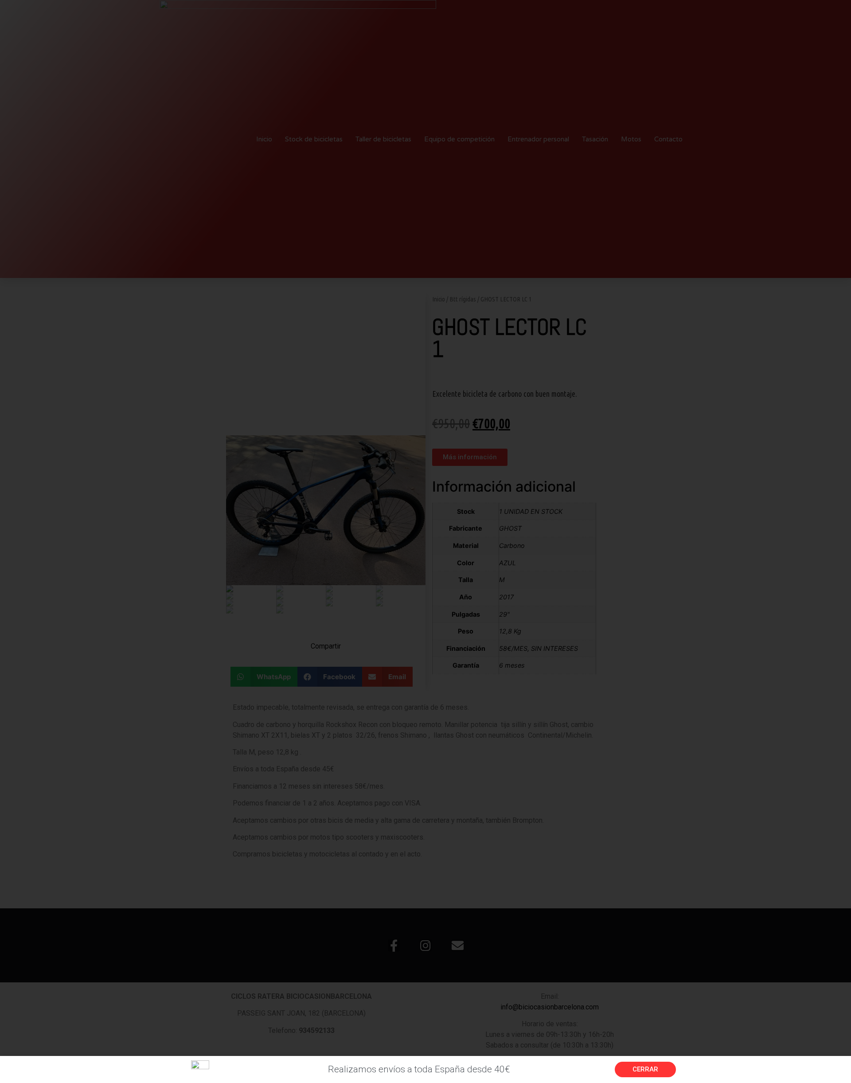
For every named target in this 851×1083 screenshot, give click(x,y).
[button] (645, 1069)
